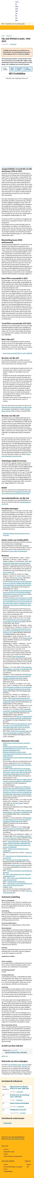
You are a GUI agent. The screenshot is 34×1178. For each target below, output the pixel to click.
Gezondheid (23, 1113)
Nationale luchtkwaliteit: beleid (11, 750)
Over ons (6, 1149)
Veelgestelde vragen (9, 1151)
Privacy (6, 1169)
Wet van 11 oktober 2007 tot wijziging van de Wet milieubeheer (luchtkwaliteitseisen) (17, 718)
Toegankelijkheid (8, 1171)
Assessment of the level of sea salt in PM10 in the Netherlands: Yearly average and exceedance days (17, 630)
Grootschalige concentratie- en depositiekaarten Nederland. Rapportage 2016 (17, 711)
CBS (9, 1139)
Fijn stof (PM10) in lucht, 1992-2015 (17, 1064)
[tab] (6, 69)
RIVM (16, 1139)
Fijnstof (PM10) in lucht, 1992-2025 (16, 1052)
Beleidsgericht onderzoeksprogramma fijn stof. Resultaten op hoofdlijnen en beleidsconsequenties (17, 676)
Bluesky (29, 1164)
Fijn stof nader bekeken (17, 803)
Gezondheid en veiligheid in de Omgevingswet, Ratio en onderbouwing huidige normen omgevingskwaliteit (17, 689)
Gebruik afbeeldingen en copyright (13, 1167)
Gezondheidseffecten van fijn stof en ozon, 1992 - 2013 (17, 748)
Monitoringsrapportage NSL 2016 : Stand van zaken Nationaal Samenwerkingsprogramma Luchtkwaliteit (17, 700)
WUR (22, 1139)
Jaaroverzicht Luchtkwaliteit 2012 (16, 829)
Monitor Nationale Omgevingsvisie (13, 1156)
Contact (6, 1154)
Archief (6, 1164)
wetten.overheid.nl (16, 865)
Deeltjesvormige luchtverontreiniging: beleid (18, 493)
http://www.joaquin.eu (19, 656)
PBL (12, 1139)
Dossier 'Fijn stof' (18, 578)
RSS (28, 1167)
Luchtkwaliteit (13, 44)
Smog (10, 887)
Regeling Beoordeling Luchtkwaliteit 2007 (19, 841)
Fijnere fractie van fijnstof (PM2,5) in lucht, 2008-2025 (17, 353)
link (23, 54)
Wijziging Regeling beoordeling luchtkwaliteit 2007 (16, 843)
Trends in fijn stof (27, 638)
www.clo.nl (24, 1066)
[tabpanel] (17, 119)
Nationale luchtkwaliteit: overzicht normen (14, 752)
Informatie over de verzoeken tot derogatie (17, 860)
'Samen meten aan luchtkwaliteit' (18, 551)
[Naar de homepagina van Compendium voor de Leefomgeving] (17, 11)
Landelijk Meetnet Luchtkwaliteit (16, 881)
